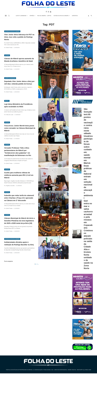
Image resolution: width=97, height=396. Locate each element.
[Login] (88, 15)
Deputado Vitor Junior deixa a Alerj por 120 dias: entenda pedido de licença (19, 82)
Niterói (7, 55)
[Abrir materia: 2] (37, 264)
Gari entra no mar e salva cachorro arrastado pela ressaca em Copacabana (88, 214)
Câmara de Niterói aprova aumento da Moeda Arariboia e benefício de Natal (19, 60)
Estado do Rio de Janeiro (61, 15)
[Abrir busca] (91, 15)
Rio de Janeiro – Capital (44, 15)
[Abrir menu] (5, 15)
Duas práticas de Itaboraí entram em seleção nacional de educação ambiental (88, 182)
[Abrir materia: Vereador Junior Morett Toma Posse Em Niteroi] (53, 132)
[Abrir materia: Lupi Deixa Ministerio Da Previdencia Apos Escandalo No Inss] (53, 109)
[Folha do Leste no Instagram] (48, 11)
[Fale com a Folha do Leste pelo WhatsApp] (82, 347)
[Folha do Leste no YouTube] (50, 11)
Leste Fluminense (21, 15)
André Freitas (9, 47)
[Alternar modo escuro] (9, 15)
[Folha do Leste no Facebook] (46, 11)
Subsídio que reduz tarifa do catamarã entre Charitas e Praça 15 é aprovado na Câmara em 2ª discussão (19, 197)
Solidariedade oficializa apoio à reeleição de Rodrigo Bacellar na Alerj (19, 243)
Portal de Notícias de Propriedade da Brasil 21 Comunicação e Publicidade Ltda (29, 369)
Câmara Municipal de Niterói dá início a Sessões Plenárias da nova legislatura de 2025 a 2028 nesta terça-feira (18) (19, 220)
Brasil (7, 100)
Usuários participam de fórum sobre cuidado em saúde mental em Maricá (88, 149)
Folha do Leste (9, 114)
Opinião (32, 15)
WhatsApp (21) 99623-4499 (84, 369)
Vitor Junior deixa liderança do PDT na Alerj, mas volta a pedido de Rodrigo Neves (19, 37)
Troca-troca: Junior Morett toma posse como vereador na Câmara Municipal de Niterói (19, 128)
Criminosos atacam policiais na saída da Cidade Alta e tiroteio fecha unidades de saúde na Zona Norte (88, 249)
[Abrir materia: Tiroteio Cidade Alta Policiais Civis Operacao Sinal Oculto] (76, 233)
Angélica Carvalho (10, 185)
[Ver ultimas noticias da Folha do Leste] (82, 101)
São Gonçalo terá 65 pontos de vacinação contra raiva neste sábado (88, 121)
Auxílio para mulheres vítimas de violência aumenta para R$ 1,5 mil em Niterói (18, 175)
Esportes (75, 15)
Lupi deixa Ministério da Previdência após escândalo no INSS (18, 105)
